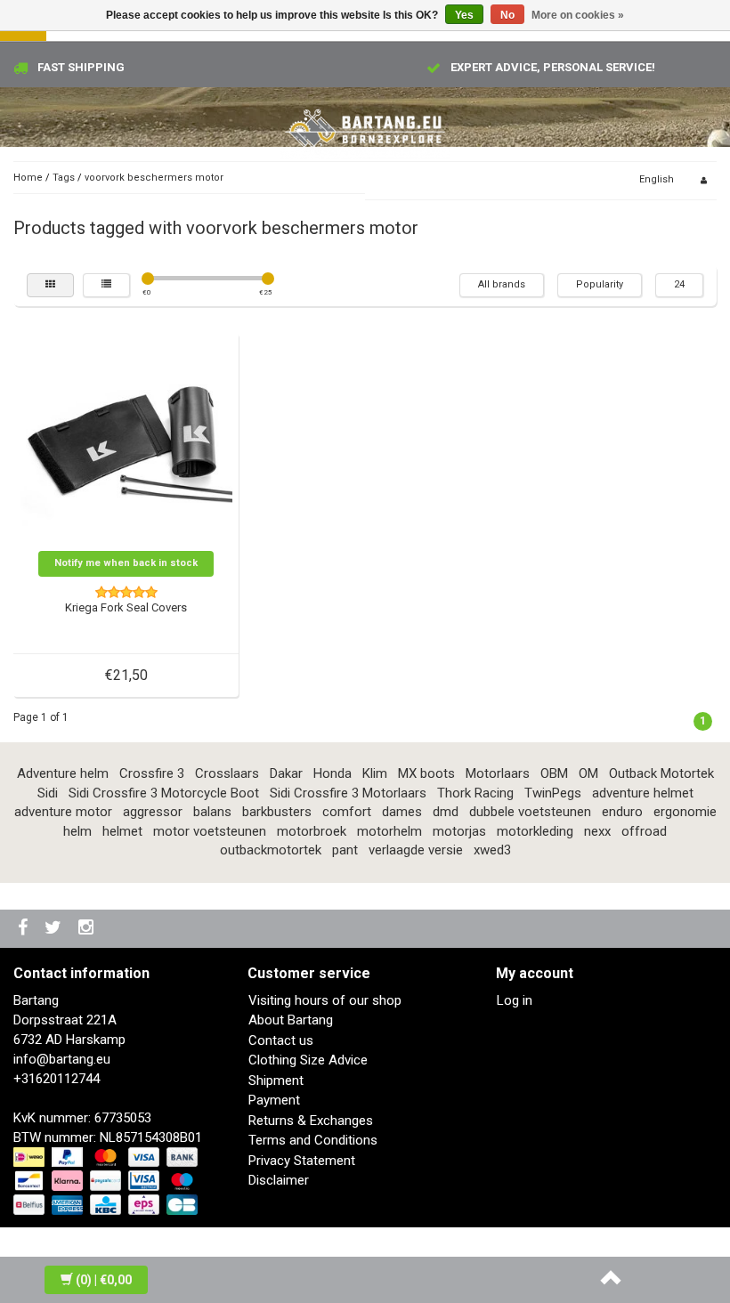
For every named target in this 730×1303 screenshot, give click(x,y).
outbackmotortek (270, 850)
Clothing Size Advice (308, 1060)
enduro (622, 812)
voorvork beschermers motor (154, 177)
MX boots (426, 773)
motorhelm (389, 831)
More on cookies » (577, 15)
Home (28, 177)
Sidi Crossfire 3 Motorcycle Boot (164, 793)
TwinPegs (552, 793)
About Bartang (290, 1020)
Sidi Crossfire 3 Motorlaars (348, 793)
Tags (64, 177)
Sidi (47, 793)
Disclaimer (278, 1180)
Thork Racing (475, 793)
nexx (597, 831)
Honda (332, 773)
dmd (445, 812)
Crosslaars (227, 773)
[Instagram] (88, 929)
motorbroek (311, 831)
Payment (274, 1100)
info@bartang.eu (61, 1059)
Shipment (276, 1080)
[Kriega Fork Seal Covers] (126, 444)
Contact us (280, 1040)
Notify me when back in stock (126, 563)
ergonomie (685, 812)
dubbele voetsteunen (530, 812)
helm (77, 831)
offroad (644, 831)
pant (345, 850)
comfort (346, 812)
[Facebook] (25, 929)
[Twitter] (55, 929)
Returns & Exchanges (310, 1121)
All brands (501, 284)
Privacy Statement (301, 1161)
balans (212, 812)
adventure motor (63, 812)
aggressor (152, 812)
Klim (374, 773)
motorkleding (535, 831)
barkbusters (277, 812)
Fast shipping (81, 67)
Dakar (286, 773)
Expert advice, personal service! (552, 67)
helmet (122, 831)
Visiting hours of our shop (325, 1000)
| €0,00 (104, 1280)
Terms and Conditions (312, 1140)
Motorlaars (498, 773)
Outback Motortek (661, 773)
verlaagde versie (416, 850)
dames (402, 812)
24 (679, 284)
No (507, 15)
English (656, 179)
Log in (514, 1000)
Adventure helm (63, 773)
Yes (464, 15)
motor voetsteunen (209, 831)
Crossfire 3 (151, 773)
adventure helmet (643, 793)
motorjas (459, 831)
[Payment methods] (107, 1182)
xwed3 (492, 850)
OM (588, 773)
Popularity (599, 284)
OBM (554, 773)
